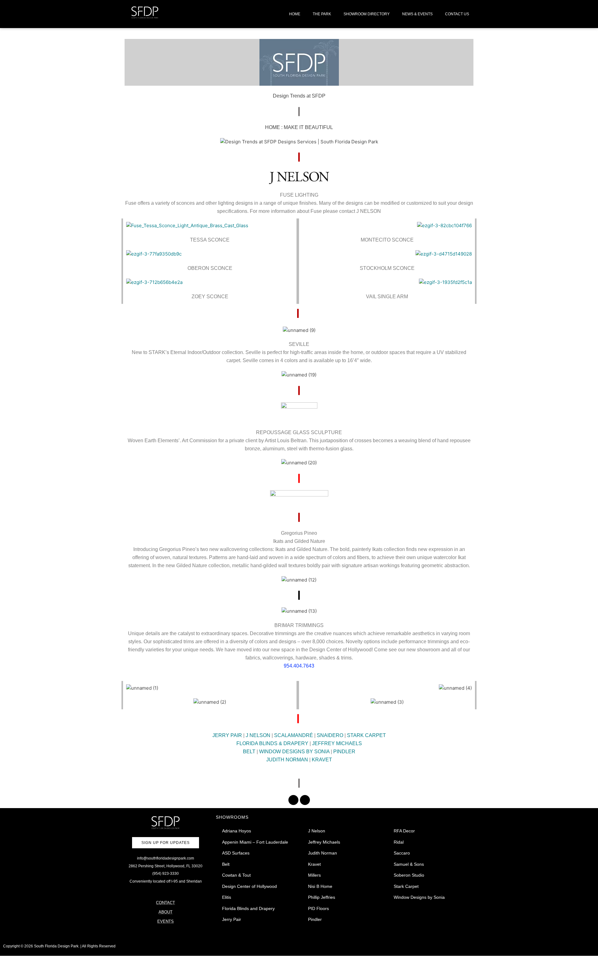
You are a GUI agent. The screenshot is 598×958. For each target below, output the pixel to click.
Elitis (226, 897)
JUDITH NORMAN (287, 759)
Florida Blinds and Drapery (248, 908)
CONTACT (165, 902)
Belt (226, 864)
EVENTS (165, 921)
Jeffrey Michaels (324, 842)
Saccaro (402, 852)
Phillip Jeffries (321, 897)
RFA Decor (404, 830)
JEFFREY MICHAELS (337, 743)
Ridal (399, 842)
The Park (322, 14)
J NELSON (258, 735)
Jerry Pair (231, 919)
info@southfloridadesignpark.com (165, 858)
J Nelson (316, 830)
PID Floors (318, 908)
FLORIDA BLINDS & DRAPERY (272, 743)
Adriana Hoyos (236, 830)
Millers (314, 875)
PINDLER (344, 751)
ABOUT (166, 912)
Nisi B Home (320, 886)
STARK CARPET (366, 735)
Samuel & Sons (409, 864)
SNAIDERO (330, 735)
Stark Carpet (406, 886)
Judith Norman (322, 852)
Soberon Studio (409, 875)
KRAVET (322, 759)
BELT (249, 751)
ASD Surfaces (235, 852)
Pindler (315, 919)
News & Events (417, 14)
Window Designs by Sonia (419, 897)
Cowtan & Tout (236, 875)
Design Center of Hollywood (249, 886)
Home (294, 14)
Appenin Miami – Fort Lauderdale (255, 842)
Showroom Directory (367, 14)
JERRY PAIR (227, 735)
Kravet (314, 864)
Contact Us (457, 14)
